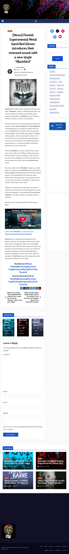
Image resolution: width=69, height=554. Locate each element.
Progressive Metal (55, 95)
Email (5, 402)
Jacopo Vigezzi (20, 67)
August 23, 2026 (11, 466)
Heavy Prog (60, 85)
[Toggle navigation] (36, 21)
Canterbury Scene (55, 78)
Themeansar (4, 549)
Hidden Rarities (49, 550)
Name (5, 391)
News (10, 31)
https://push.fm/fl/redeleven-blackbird (18, 234)
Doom (60, 82)
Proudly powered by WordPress (9, 547)
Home (41, 546)
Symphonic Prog (54, 112)
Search (52, 46)
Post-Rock (60, 92)
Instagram (18, 269)
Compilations (58, 550)
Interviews (57, 546)
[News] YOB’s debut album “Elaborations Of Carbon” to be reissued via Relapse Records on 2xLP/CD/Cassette (31, 297)
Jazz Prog (52, 88)
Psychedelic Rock (54, 102)
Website (5, 413)
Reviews (51, 546)
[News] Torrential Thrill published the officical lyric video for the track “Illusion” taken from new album (14, 297)
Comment (6, 354)
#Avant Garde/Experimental (23, 72)
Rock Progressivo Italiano (57, 106)
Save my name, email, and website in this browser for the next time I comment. (23, 428)
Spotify (26, 269)
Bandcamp (22, 266)
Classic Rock (53, 82)
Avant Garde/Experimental (57, 75)
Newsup (25, 547)
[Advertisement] (57, 164)
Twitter (16, 281)
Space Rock (53, 109)
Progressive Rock (55, 99)
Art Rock (52, 71)
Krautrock (60, 88)
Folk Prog (52, 85)
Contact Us (65, 546)
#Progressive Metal (20, 75)
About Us (65, 550)
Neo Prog (52, 92)
